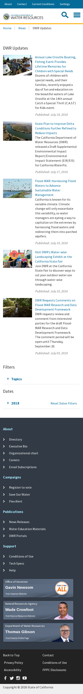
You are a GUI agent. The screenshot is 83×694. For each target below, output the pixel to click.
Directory (15, 439)
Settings (65, 4)
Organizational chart (23, 453)
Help (12, 570)
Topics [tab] (16, 379)
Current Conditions (43, 4)
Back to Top (11, 655)
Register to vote (20, 487)
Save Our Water (19, 494)
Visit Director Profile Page (17, 638)
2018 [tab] (15, 403)
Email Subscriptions (23, 467)
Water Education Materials (27, 529)
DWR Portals (18, 536)
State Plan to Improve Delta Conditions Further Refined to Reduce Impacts (55, 128)
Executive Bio (18, 446)
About (8, 4)
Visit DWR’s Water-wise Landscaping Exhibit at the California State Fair (53, 256)
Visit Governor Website (16, 593)
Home (7, 28)
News (22, 28)
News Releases (19, 522)
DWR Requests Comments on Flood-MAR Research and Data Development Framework (56, 305)
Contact (22, 4)
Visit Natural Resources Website (20, 616)
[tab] (41, 379)
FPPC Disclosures (54, 670)
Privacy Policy (13, 663)
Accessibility (12, 670)
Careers (14, 460)
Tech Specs (16, 563)
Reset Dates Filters (64, 403)
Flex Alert (15, 501)
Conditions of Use (21, 556)
